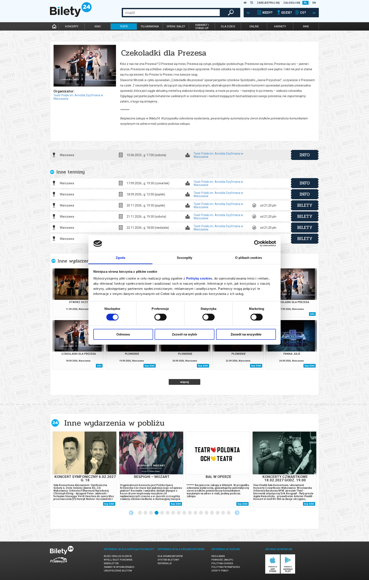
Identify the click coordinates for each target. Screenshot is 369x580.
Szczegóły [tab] (184, 257)
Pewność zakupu (222, 559)
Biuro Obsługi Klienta (118, 556)
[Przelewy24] (58, 563)
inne (306, 26)
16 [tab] (223, 513)
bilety (304, 205)
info (305, 154)
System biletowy (168, 559)
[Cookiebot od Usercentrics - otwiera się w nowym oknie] (257, 243)
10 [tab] (190, 513)
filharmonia (150, 26)
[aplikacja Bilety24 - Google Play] (288, 572)
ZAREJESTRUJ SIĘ (268, 2)
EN (314, 2)
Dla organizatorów (170, 556)
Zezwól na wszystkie (246, 334)
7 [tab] (173, 513)
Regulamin (218, 556)
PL (305, 2)
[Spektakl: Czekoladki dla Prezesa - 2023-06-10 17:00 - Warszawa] (84, 66)
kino (98, 26)
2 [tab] (146, 513)
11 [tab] (195, 513)
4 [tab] (157, 513)
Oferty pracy (219, 570)
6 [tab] (168, 513)
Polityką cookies (199, 278)
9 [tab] (184, 513)
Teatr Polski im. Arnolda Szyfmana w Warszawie (218, 155)
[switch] (160, 317)
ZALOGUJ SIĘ (291, 2)
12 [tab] (201, 513)
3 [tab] (151, 513)
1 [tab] (140, 513)
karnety (280, 26)
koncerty (71, 26)
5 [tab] (162, 513)
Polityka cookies (222, 563)
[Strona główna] (71, 16)
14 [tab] (212, 513)
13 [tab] (207, 513)
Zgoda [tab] (120, 257)
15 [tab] (218, 513)
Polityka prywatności (225, 567)
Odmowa (123, 334)
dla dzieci (228, 26)
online (254, 26)
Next (237, 512)
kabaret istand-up (202, 26)
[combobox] (171, 12)
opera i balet (176, 26)
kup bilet (150, 365)
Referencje (165, 563)
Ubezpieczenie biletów (118, 570)
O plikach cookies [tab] (248, 257)
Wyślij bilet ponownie (118, 559)
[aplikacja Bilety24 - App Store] (272, 572)
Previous (131, 512)
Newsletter (111, 563)
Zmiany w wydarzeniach (119, 567)
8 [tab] (179, 513)
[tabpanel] (84, 469)
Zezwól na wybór (184, 334)
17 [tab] (229, 513)
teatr (124, 26)
